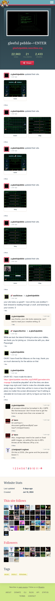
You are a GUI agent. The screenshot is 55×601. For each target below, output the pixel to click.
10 (33, 468)
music (6, 574)
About (8, 592)
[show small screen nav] (52, 2)
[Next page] (41, 468)
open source (23, 587)
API (37, 592)
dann (16, 420)
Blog (31, 592)
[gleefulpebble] (6, 75)
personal (23, 574)
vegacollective (19, 330)
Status (45, 592)
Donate (17, 592)
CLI (25, 592)
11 (37, 468)
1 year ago (13, 77)
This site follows (15, 500)
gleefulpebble (18, 74)
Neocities (12, 587)
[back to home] (4, 3)
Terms (22, 596)
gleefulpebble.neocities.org (27, 48)
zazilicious (17, 295)
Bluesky (41, 587)
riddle (14, 574)
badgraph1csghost (21, 449)
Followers (10, 542)
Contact (32, 596)
